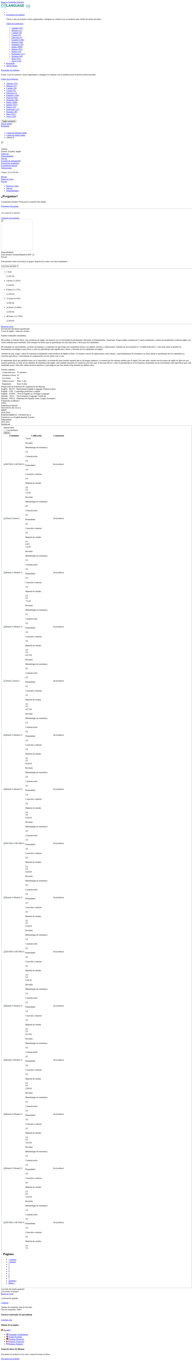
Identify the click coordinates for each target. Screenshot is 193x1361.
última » (11, 1283)
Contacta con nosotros (10, 218)
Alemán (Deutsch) (16, 1339)
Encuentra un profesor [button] (15, 15)
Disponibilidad (12, 191)
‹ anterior (12, 1262)
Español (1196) (18, 40)
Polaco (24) (16, 51)
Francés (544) (17, 42)
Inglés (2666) (17, 47)
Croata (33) (16, 35)
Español (6, 1330)
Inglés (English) (15, 1337)
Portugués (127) (18, 54)
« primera (12, 1259)
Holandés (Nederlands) (18, 1334)
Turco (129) (16, 61)
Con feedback (12, 430)
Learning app (6, 1320)
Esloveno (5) (17, 37)
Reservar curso (7, 179)
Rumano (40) (17, 56)
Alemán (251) (17, 28)
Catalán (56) (17, 33)
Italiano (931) (17, 49)
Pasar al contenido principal (12, 2)
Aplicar (6, 433)
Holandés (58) (17, 44)
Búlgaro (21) (17, 30)
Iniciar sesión (11, 66)
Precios (4, 181)
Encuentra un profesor (10, 1359)
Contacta (4, 1303)
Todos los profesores (14, 24)
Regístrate (10, 63)
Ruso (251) (16, 59)
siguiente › (12, 1281)
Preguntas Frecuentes (10, 206)
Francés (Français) (16, 1341)
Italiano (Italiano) (16, 1344)
